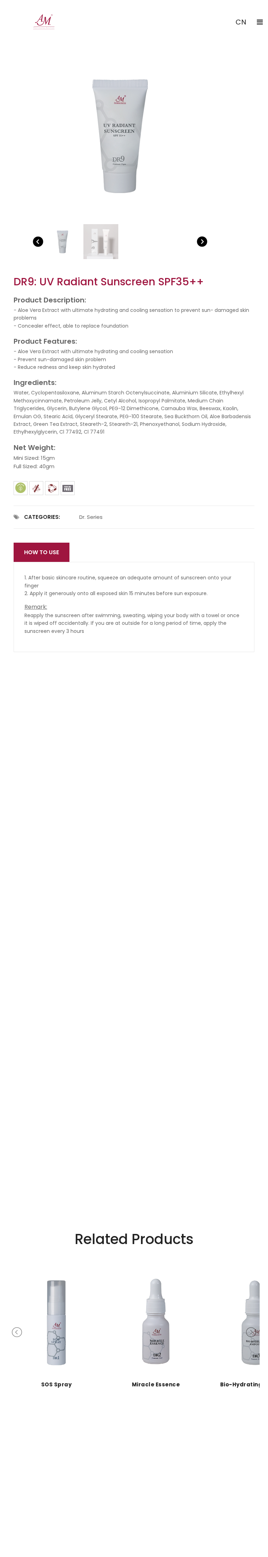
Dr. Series (91, 517)
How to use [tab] (41, 552)
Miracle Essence (156, 1384)
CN (241, 22)
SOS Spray (56, 1384)
